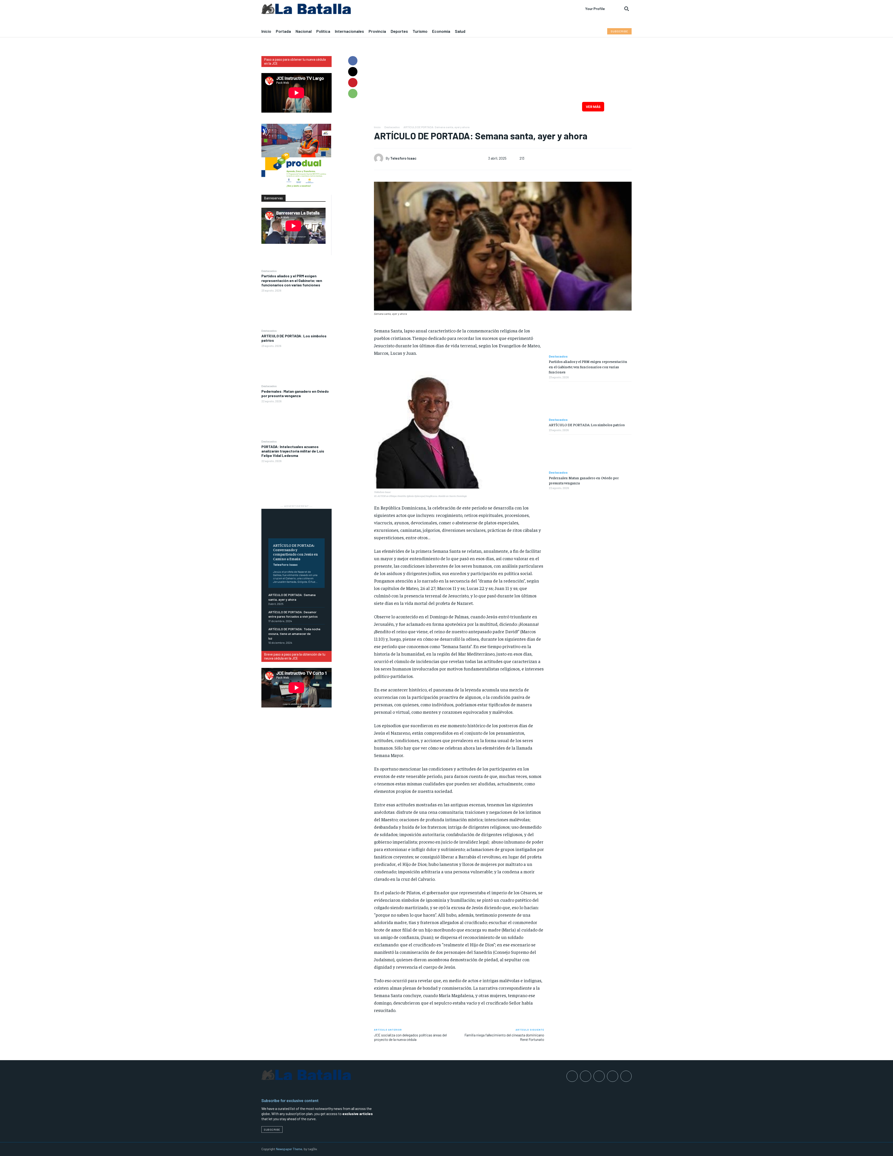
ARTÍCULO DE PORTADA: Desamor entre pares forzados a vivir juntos (293, 614)
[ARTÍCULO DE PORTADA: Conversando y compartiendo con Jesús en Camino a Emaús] (296, 527)
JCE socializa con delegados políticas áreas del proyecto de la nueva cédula (410, 1037)
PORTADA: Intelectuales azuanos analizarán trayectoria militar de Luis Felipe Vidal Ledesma (292, 451)
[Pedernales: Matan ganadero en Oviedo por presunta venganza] (296, 421)
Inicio (377, 127)
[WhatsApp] (352, 93)
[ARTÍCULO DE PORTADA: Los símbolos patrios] (296, 366)
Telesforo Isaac (285, 564)
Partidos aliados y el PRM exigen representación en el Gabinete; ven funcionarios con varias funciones (291, 280)
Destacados (269, 270)
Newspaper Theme (289, 1149)
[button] (626, 8)
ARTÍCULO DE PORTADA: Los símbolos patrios (294, 338)
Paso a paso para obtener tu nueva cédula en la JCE (295, 61)
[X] (352, 71)
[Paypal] (599, 1076)
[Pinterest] (352, 82)
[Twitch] (612, 1076)
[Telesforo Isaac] (380, 158)
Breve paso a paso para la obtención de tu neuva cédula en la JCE (294, 656)
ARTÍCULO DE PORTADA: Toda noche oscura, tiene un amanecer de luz (294, 633)
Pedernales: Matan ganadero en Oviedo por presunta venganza (295, 393)
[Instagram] (585, 1076)
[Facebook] (352, 60)
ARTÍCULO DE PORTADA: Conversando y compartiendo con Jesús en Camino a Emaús (295, 552)
